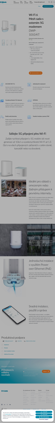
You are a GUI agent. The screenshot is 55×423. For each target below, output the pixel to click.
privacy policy (8, 414)
